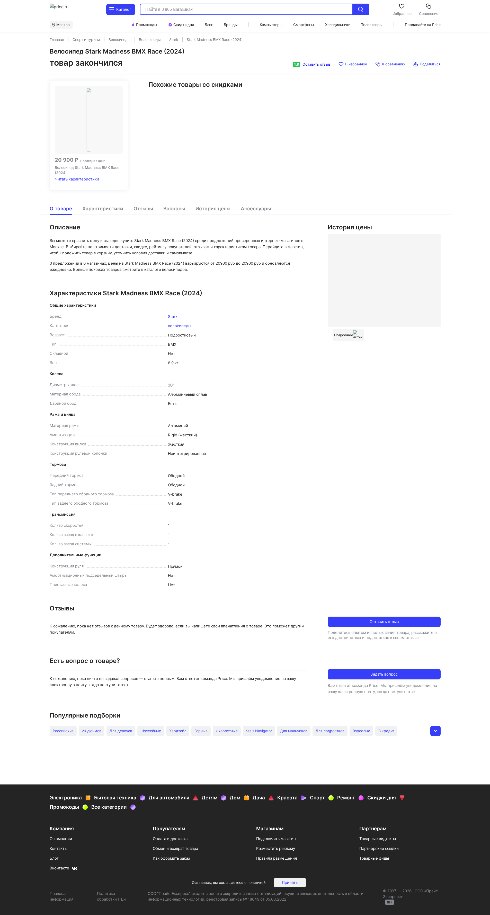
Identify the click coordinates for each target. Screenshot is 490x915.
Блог (54, 858)
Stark (172, 316)
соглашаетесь (231, 882)
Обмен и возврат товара (175, 848)
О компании (61, 838)
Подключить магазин (276, 838)
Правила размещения (276, 858)
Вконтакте (59, 868)
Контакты (58, 848)
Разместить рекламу (275, 848)
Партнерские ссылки (379, 848)
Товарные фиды (374, 858)
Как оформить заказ (171, 858)
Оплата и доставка (170, 838)
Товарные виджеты (377, 838)
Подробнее (343, 335)
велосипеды (179, 325)
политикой (256, 882)
